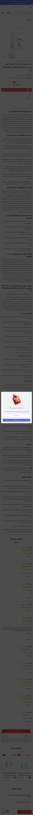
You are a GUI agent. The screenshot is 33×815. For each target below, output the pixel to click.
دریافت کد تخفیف (16, 420)
